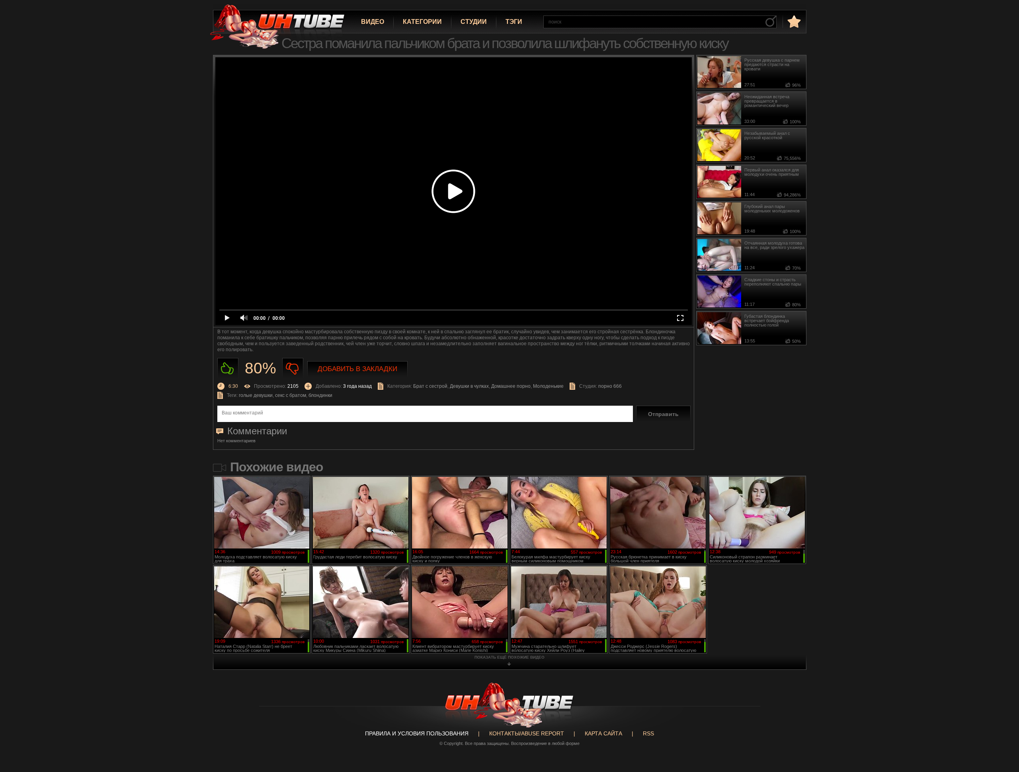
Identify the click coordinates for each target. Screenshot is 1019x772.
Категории (422, 21)
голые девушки (256, 395)
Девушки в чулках (469, 386)
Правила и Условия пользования (417, 733)
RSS (648, 733)
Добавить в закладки (357, 369)
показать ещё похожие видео (509, 657)
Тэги (514, 21)
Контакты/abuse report (526, 733)
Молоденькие (548, 386)
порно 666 (610, 386)
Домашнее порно (511, 386)
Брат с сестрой (430, 386)
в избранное (793, 21)
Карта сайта (603, 733)
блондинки (320, 395)
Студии (474, 21)
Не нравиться (292, 368)
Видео (372, 21)
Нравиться (227, 368)
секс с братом (290, 395)
